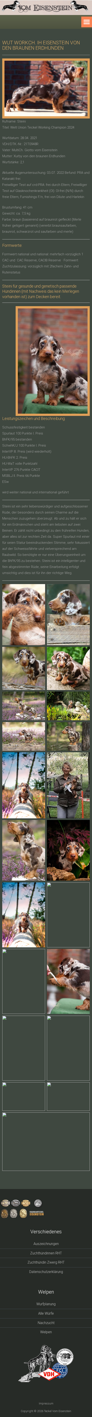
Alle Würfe (46, 1313)
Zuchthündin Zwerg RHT (46, 1262)
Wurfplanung (46, 1304)
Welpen (46, 1332)
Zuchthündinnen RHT (46, 1253)
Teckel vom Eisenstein (57, 1411)
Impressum (46, 1403)
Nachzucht (46, 1323)
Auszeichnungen (46, 1244)
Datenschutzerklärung (46, 1272)
